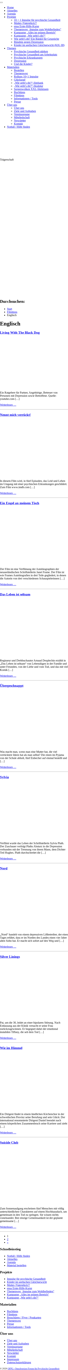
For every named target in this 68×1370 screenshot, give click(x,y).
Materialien (13, 67)
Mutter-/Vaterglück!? (25, 23)
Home (10, 7)
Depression (20, 60)
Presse (17, 101)
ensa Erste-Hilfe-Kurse (26, 26)
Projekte (11, 16)
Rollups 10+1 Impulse (26, 76)
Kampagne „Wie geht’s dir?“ (30, 35)
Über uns (12, 104)
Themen (11, 48)
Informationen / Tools (26, 98)
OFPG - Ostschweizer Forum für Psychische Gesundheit (33, 1368)
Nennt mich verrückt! (15, 415)
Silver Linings (10, 956)
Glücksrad (19, 79)
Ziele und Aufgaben (25, 111)
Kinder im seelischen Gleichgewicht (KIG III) (39, 45)
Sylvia (4, 777)
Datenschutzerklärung (19, 1362)
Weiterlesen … (8, 404)
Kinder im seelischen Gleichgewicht (27, 1281)
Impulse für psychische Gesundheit (26, 1278)
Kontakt (18, 123)
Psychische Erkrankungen (28, 57)
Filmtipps (19, 95)
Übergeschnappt (11, 685)
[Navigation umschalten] (1, 2)
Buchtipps (19, 92)
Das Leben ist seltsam (15, 594)
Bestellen (19, 70)
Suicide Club (9, 1142)
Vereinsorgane (22, 114)
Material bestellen (16, 1265)
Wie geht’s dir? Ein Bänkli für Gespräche (36, 38)
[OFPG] (31, 156)
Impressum (13, 1359)
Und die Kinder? (23, 63)
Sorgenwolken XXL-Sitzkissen (31, 89)
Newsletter (20, 120)
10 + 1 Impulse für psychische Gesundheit (37, 19)
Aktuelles (12, 10)
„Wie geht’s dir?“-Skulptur (28, 85)
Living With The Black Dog (20, 332)
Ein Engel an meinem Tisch (19, 503)
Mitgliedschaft (22, 117)
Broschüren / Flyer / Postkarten (24, 1317)
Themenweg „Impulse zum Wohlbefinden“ (37, 29)
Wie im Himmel (11, 1048)
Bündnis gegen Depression (29, 41)
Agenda (11, 13)
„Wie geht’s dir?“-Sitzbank (28, 82)
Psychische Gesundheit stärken (31, 51)
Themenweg (21, 73)
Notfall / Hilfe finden (18, 126)
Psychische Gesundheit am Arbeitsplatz (35, 54)
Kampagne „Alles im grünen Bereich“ (35, 32)
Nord (3, 868)
